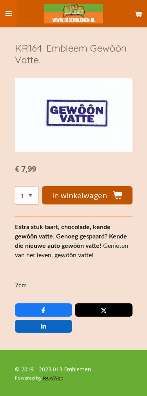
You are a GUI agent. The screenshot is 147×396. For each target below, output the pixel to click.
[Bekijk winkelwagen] (138, 13)
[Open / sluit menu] (8, 13)
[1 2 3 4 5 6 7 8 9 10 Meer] (26, 195)
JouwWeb (53, 378)
